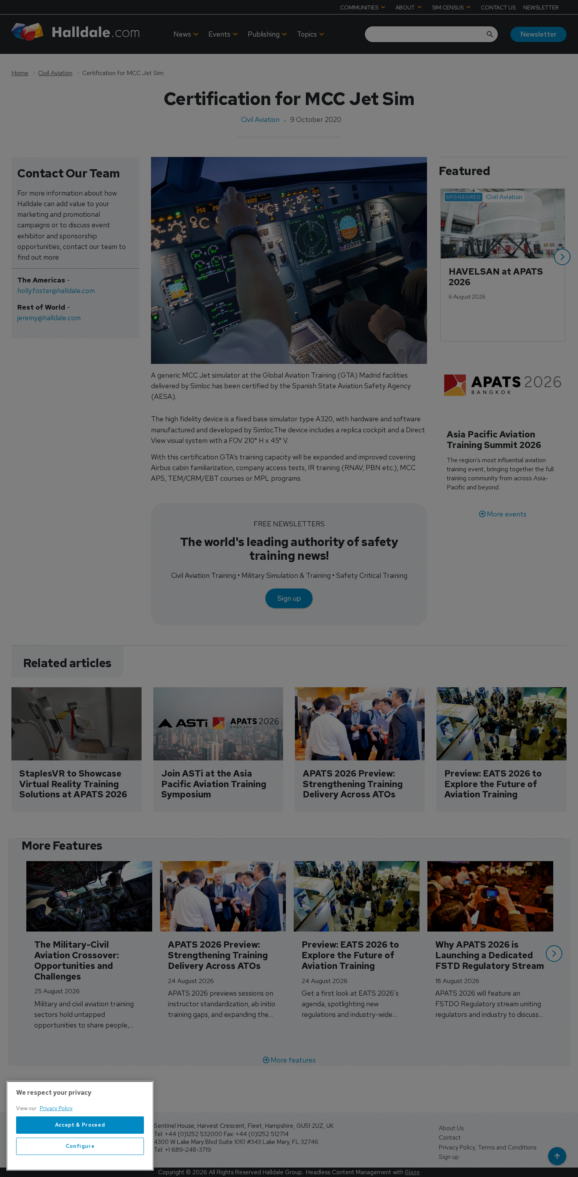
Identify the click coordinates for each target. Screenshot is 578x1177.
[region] (80, 1126)
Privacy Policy (56, 1108)
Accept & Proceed (80, 1125)
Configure (80, 1146)
